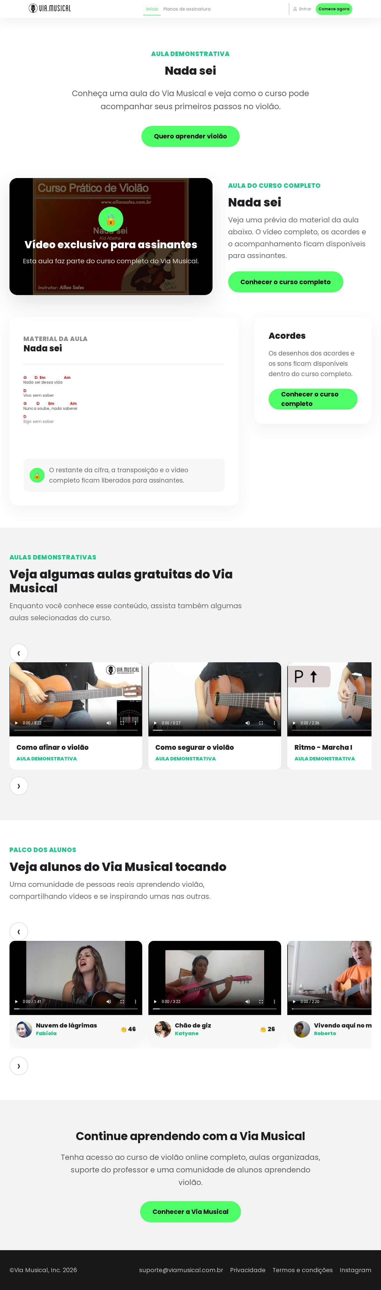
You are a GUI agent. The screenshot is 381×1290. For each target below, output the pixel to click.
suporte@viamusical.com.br (181, 1270)
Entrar (305, 9)
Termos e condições (303, 1270)
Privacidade (248, 1270)
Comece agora (334, 9)
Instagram (356, 1270)
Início (152, 9)
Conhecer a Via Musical (190, 1211)
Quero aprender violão (190, 136)
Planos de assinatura (187, 9)
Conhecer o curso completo (285, 282)
